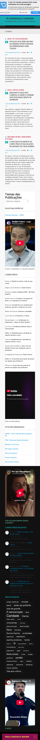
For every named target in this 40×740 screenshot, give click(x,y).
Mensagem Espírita (11, 449)
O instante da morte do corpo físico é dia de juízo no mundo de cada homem (21, 144)
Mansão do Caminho (12, 444)
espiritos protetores (14, 640)
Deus (9, 39)
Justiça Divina (18, 90)
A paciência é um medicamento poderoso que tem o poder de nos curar (19, 306)
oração (30, 654)
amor (9, 605)
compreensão (12, 622)
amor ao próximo (22, 605)
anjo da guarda (13, 608)
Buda (27, 612)
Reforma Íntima (14, 137)
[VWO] (8, 12)
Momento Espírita (11, 453)
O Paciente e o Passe (22, 316)
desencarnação (12, 626)
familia (27, 640)
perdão (19, 657)
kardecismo (26, 650)
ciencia (19, 619)
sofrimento (19, 665)
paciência (10, 658)
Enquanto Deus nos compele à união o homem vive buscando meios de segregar (21, 96)
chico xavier (11, 619)
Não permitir (23, 12)
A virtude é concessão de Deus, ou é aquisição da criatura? (18, 299)
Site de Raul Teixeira (12, 462)
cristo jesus (22, 623)
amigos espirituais (13, 602)
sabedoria (10, 665)
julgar (18, 650)
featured (9, 643)
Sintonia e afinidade (25, 311)
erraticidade (27, 633)
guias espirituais (22, 643)
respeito (29, 661)
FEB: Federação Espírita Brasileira (16, 440)
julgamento (10, 650)
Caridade (13, 615)
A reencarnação (15, 611)
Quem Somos (26, 288)
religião (21, 661)
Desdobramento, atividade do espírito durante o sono (18, 334)
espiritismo (20, 636)
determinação (24, 626)
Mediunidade (12, 654)
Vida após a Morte (14, 671)
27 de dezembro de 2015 (12, 52)
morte (23, 654)
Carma (25, 615)
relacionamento (12, 661)
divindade (18, 630)
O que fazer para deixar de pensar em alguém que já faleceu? (19, 360)
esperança (10, 636)
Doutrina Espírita (13, 633)
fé (14, 643)
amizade (24, 601)
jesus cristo (21, 647)
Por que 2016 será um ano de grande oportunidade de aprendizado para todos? (21, 45)
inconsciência (11, 647)
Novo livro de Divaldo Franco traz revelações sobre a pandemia (18, 348)
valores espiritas (12, 668)
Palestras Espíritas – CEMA (14, 215)
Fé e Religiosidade (20, 39)
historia (31, 643)
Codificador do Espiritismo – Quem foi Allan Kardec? (17, 321)
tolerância (29, 665)
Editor (24, 52)
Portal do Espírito (11, 457)
